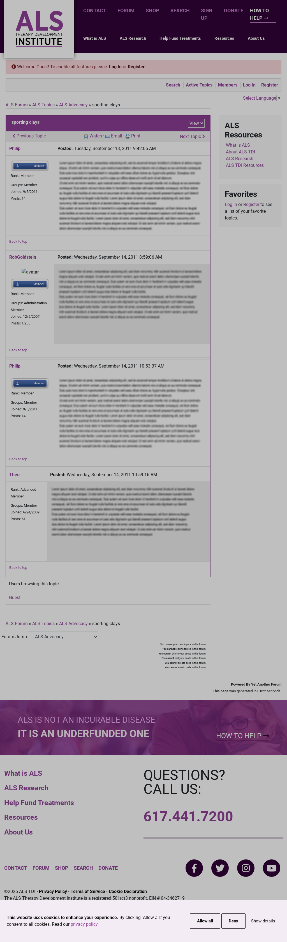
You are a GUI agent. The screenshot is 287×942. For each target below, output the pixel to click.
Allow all (205, 921)
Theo (14, 474)
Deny (233, 921)
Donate (233, 10)
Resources (224, 38)
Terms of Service (88, 891)
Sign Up (206, 14)
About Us (256, 38)
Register (136, 66)
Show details (263, 921)
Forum (126, 10)
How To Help (259, 14)
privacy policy (84, 924)
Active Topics (199, 85)
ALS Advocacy (73, 104)
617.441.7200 (188, 816)
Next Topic (191, 136)
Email (116, 136)
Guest (14, 597)
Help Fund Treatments (180, 38)
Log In (115, 66)
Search (180, 10)
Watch (95, 136)
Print (135, 136)
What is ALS (94, 38)
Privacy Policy (53, 891)
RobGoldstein (22, 257)
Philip (14, 148)
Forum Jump (14, 636)
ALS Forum (17, 104)
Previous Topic (30, 136)
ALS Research (133, 38)
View (194, 123)
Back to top (18, 241)
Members (227, 85)
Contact (94, 10)
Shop (152, 10)
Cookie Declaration (128, 891)
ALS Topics (43, 104)
